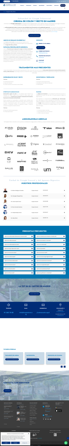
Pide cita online (41, 47)
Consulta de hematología (12, 359)
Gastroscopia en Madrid (32, 359)
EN (65, 1)
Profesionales (28, 5)
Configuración (24, 442)
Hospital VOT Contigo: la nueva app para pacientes (8, 411)
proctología (54, 31)
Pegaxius (39, 445)
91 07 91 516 (41, 57)
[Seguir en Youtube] (63, 1)
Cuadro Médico (49, 5)
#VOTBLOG (19, 402)
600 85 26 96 (41, 62)
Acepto (6, 442)
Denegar (15, 442)
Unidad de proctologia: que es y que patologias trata (23, 413)
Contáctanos (7, 390)
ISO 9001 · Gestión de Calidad (34, 432)
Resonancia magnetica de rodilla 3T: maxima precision (23, 406)
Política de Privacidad (33, 443)
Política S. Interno (53, 443)
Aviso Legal (47, 443)
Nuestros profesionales (34, 35)
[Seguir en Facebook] (57, 1)
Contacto (45, 402)
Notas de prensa (8, 402)
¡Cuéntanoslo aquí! (43, 312)
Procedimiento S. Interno (60, 443)
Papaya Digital (31, 445)
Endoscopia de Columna (54, 359)
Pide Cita (63, 5)
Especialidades (41, 5)
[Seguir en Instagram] (59, 1)
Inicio (4, 11)
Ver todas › (18, 426)
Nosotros (22, 5)
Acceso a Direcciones (34, 293)
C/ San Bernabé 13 (60, 311)
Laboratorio (56, 5)
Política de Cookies (41, 443)
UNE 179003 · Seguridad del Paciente (55, 432)
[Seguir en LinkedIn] (61, 1)
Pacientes (35, 5)
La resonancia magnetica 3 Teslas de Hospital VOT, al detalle (8, 406)
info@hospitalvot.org (43, 52)
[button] (28, 433)
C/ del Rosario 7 (60, 315)
